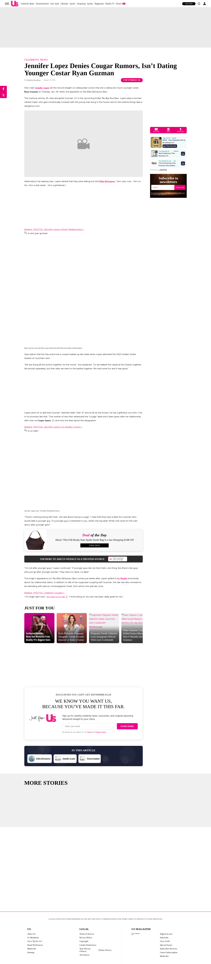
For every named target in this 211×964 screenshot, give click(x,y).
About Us (31, 934)
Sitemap (30, 952)
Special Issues (166, 945)
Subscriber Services (168, 949)
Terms (89, 732)
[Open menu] (7, 3)
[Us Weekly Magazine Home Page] (14, 4)
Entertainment (42, 3)
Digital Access (166, 934)
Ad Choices (84, 955)
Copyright (83, 941)
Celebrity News (27, 3)
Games (90, 3)
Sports (72, 3)
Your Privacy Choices (85, 950)
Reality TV (109, 3)
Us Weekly (122, 578)
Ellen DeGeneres (107, 181)
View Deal (94, 545)
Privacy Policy (101, 732)
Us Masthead (33, 937)
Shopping (81, 3)
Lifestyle (64, 3)
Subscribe (189, 4)
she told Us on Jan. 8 (57, 596)
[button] (198, 3)
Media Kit (31, 949)
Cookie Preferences (87, 945)
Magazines (99, 3)
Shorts (119, 3)
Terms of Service (86, 934)
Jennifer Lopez (42, 88)
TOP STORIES (130, 80)
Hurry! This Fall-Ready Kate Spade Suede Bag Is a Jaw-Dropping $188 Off (94, 539)
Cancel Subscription (168, 952)
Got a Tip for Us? (34, 941)
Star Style (54, 3)
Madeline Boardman (34, 80)
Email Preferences (35, 945)
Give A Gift (165, 941)
